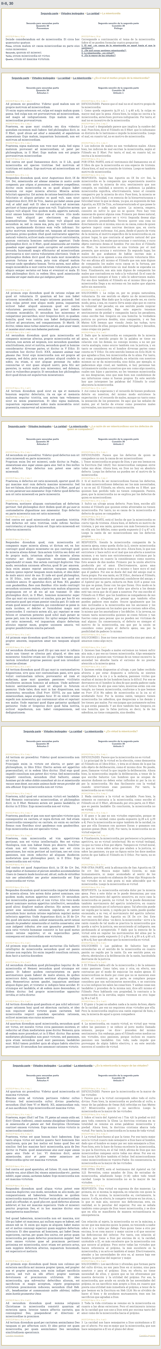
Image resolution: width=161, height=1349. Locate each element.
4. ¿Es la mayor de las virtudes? (98, 55)
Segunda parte (49, 13)
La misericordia (82, 78)
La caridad (93, 13)
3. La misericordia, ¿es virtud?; (98, 53)
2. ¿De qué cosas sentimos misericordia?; (104, 50)
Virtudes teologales (72, 13)
